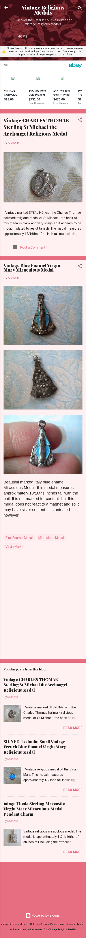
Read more (72, 728)
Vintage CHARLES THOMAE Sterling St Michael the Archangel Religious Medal (36, 127)
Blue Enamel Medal (19, 538)
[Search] (79, 9)
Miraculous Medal (51, 538)
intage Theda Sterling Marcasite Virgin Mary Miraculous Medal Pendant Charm (34, 809)
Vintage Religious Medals (43, 10)
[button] (79, 120)
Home (22, 36)
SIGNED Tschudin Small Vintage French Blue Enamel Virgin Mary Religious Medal (35, 747)
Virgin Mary (14, 547)
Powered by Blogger (46, 915)
